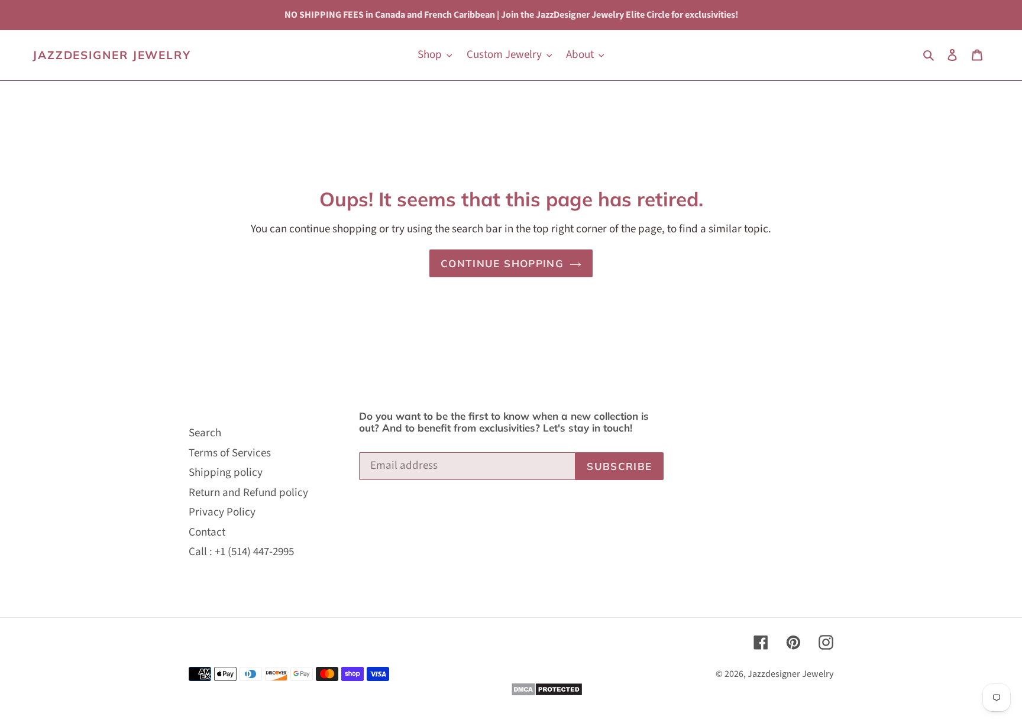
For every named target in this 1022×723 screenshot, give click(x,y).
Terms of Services (230, 453)
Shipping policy (226, 473)
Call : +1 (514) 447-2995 (241, 552)
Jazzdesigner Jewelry (112, 55)
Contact (207, 532)
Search (205, 433)
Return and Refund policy (248, 493)
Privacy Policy (222, 512)
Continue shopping (502, 263)
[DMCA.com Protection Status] (547, 693)
